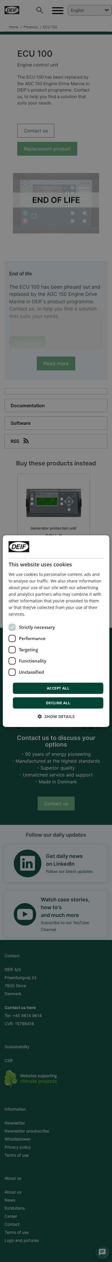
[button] (56, 716)
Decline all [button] (58, 702)
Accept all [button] (58, 688)
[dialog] (56, 631)
